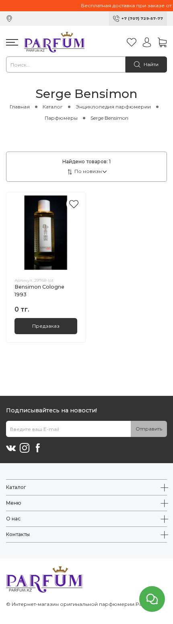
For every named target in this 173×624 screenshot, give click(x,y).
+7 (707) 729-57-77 (142, 18)
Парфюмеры (61, 118)
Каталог (53, 107)
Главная (20, 107)
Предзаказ (46, 326)
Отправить (149, 429)
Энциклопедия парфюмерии (113, 107)
